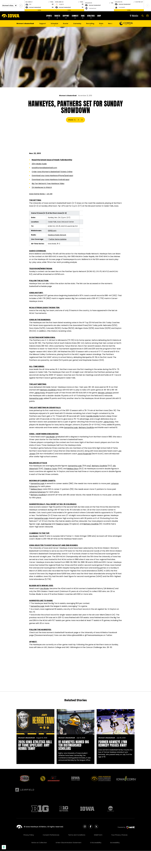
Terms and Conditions (76, 835)
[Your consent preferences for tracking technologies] (4, 847)
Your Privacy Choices (119, 835)
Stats (101, 23)
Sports (49, 15)
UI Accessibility (95, 842)
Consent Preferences (51, 835)
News (110, 23)
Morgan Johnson (105, 392)
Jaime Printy (39, 392)
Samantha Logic (36, 398)
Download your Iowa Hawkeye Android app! (50, 179)
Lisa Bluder (50, 436)
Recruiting (90, 23)
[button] (20, 5)
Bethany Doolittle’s (48, 390)
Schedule (54, 23)
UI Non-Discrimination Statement (68, 842)
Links (39, 10)
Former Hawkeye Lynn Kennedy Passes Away (112, 743)
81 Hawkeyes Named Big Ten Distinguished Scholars (73, 745)
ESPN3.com (52, 230)
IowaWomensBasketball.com (44, 167)
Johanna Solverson (37, 492)
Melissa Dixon (72, 468)
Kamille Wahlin (92, 416)
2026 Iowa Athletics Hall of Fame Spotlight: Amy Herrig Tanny (35, 745)
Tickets (57, 15)
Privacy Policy (29, 835)
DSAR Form (98, 835)
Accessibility (115, 842)
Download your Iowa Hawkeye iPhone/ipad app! (52, 175)
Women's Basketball (67, 95)
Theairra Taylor (50, 468)
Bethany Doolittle (86, 427)
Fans (83, 15)
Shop (99, 15)
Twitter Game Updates (57, 239)
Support (66, 15)
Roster (65, 23)
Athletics (91, 15)
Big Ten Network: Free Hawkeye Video (48, 183)
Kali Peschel (46, 524)
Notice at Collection (39, 842)
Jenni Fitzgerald (84, 453)
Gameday (77, 23)
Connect (75, 15)
